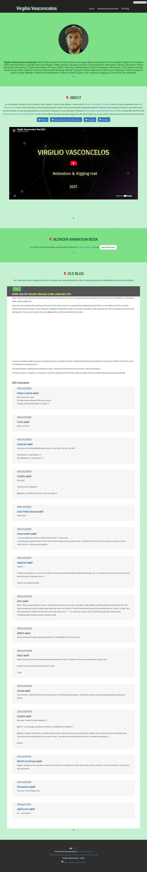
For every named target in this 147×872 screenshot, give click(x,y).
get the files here (108, 247)
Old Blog (125, 8)
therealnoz (23, 787)
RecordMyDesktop (99, 373)
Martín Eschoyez (26, 761)
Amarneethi (23, 534)
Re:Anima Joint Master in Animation (97, 104)
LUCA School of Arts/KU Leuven (66, 120)
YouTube (104, 120)
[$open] (74, 848)
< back (16, 289)
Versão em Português (140, 2)
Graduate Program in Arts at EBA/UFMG (18, 114)
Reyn (20, 655)
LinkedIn (90, 120)
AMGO (20, 633)
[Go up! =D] (73, 76)
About (91, 8)
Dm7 (19, 601)
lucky (20, 422)
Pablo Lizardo (24, 393)
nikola (20, 691)
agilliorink (23, 809)
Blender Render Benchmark (55, 305)
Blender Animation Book (107, 8)
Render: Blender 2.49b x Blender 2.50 (49, 294)
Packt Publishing (85, 247)
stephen (22, 444)
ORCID (43, 120)
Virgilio (21, 476)
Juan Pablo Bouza (27, 511)
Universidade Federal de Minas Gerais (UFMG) (103, 111)
